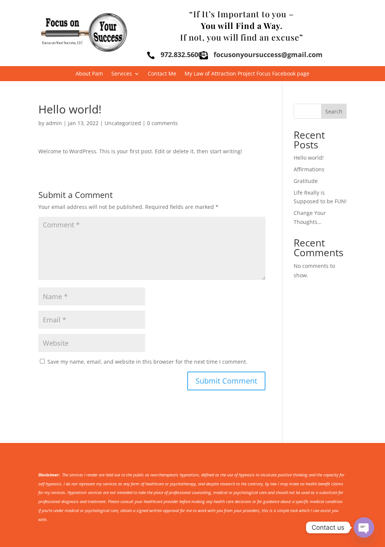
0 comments (162, 123)
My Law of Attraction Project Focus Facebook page (247, 74)
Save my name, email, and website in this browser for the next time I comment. (147, 361)
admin (54, 123)
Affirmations (309, 169)
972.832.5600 (181, 54)
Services (121, 74)
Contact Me (162, 74)
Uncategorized (123, 123)
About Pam (89, 74)
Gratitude (306, 180)
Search (334, 111)
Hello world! (309, 157)
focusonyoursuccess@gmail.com (268, 54)
